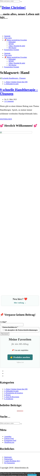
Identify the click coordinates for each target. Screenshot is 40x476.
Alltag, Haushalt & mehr (17, 46)
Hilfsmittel (12, 42)
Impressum (8, 457)
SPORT (11, 44)
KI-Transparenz (9, 463)
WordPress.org (9, 442)
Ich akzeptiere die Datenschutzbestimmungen (21, 330)
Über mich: (8, 38)
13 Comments (9, 101)
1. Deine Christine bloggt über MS (16, 82)
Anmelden (7, 436)
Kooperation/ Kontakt (11, 50)
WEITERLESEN (6, 119)
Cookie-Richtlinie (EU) (12, 461)
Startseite (7, 36)
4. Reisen (7, 395)
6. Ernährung (8, 399)
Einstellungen (32, 475)
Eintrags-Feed (9, 438)
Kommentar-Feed (10, 440)
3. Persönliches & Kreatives (13, 393)
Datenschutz (8, 459)
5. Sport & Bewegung (11, 397)
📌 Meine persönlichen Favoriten (15, 40)
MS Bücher (12, 48)
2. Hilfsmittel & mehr (11, 84)
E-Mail (4, 322)
